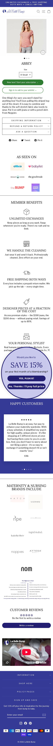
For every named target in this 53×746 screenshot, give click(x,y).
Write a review (26, 625)
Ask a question (26, 132)
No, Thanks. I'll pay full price (26, 386)
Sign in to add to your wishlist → (23, 90)
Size (25, 70)
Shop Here (26, 683)
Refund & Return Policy (26, 126)
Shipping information (26, 120)
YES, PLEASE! (26, 378)
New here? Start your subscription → (22, 82)
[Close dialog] (48, 350)
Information (26, 675)
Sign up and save (26, 700)
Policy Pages (26, 692)
